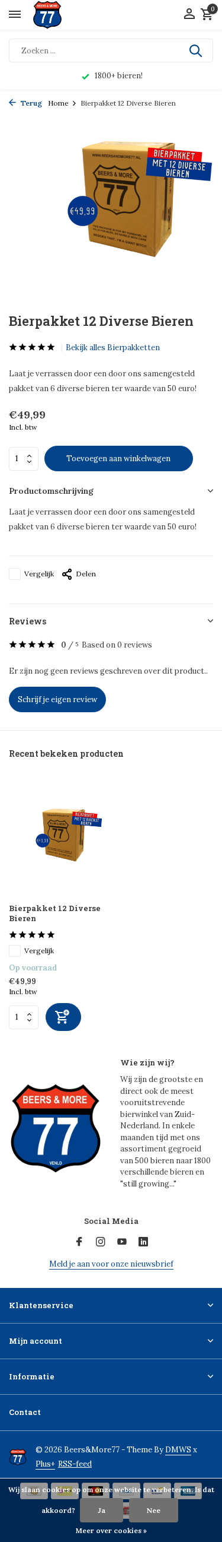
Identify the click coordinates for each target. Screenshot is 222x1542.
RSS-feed (75, 1464)
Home (58, 103)
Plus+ (45, 1464)
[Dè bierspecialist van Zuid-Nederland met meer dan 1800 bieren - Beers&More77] (58, 15)
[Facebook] (79, 1242)
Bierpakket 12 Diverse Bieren (55, 913)
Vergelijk (39, 573)
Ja (101, 1510)
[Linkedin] (143, 1242)
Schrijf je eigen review (57, 699)
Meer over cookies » (111, 1530)
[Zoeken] (196, 50)
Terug (30, 103)
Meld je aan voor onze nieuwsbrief (111, 1264)
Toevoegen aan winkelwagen (118, 458)
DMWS (178, 1450)
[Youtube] (122, 1242)
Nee (153, 1510)
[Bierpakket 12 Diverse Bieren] (55, 837)
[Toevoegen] (63, 1017)
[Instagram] (100, 1242)
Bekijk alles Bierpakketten (113, 347)
